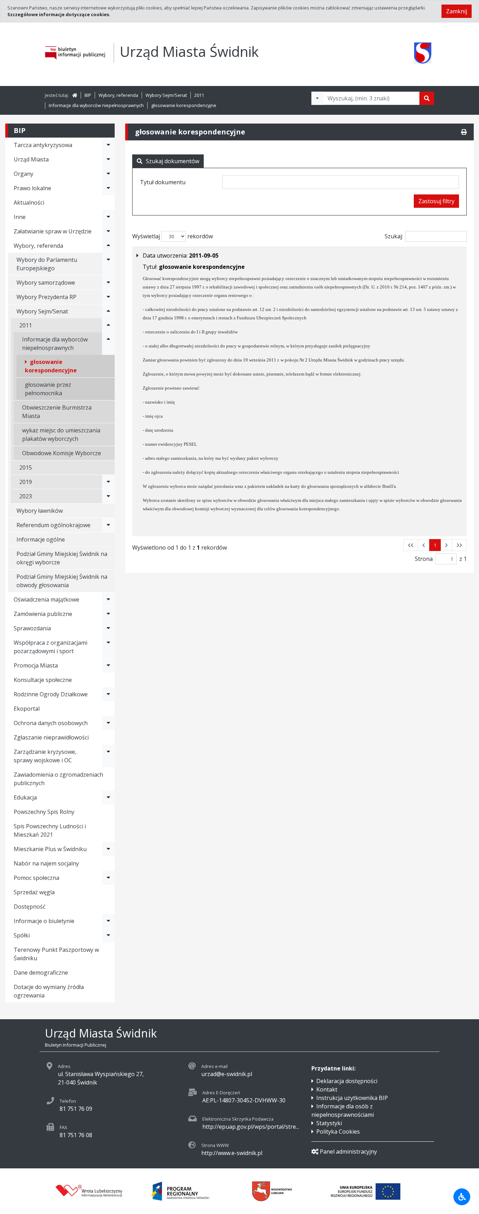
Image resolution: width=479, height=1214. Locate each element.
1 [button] (435, 545)
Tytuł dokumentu (162, 182)
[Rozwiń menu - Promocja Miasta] (108, 665)
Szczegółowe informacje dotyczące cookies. (58, 14)
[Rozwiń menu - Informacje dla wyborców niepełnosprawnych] (108, 343)
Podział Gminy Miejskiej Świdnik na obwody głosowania (61, 581)
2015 (25, 467)
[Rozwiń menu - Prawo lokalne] (108, 188)
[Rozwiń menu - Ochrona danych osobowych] (108, 723)
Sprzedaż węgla (34, 892)
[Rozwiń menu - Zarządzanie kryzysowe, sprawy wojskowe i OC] (108, 756)
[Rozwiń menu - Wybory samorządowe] (108, 283)
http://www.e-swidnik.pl (231, 1153)
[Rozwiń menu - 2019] (108, 482)
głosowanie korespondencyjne (183, 105)
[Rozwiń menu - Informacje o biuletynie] (108, 921)
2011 (199, 95)
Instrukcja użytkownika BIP (352, 1098)
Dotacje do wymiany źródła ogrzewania (49, 991)
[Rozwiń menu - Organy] (108, 174)
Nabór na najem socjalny (46, 863)
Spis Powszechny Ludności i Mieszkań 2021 (50, 830)
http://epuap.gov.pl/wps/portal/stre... (250, 1126)
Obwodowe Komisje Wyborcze (61, 453)
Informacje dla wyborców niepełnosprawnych (96, 105)
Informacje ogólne (40, 539)
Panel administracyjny (348, 1151)
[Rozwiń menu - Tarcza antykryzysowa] (108, 145)
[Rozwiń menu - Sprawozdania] (108, 628)
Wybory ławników (39, 511)
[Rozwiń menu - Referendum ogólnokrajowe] (108, 525)
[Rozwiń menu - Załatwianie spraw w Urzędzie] (108, 231)
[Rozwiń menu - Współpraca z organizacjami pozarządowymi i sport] (108, 647)
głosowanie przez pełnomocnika (48, 389)
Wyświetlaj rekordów (172, 236)
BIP (88, 95)
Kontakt (326, 1089)
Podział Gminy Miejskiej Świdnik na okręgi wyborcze (61, 558)
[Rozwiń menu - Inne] (108, 217)
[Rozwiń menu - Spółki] (108, 935)
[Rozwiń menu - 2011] (108, 325)
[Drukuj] (464, 132)
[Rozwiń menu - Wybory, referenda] (108, 246)
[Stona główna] (74, 95)
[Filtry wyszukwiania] (317, 98)
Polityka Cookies (338, 1131)
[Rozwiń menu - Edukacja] (108, 797)
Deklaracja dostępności (346, 1081)
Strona (424, 559)
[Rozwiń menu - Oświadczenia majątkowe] (108, 599)
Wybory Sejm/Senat (166, 95)
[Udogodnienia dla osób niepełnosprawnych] (461, 1196)
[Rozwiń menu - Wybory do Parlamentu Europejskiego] (108, 264)
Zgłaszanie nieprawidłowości (51, 737)
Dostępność (30, 906)
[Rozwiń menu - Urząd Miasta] (108, 159)
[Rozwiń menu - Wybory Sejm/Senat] (108, 311)
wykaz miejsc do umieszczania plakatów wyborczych (61, 434)
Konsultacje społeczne (43, 680)
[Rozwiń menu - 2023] (108, 496)
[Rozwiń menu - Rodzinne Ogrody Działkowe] (108, 694)
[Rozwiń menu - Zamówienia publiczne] (108, 614)
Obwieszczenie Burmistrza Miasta (57, 412)
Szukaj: (394, 236)
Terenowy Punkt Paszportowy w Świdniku (56, 954)
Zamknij (456, 11)
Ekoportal (27, 708)
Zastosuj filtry (436, 201)
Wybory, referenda (118, 95)
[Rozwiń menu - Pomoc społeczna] (108, 878)
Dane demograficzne (41, 972)
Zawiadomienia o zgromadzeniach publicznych (58, 779)
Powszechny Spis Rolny (44, 812)
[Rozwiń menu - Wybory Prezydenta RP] (108, 297)
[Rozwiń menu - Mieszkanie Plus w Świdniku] (108, 849)
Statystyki (329, 1123)
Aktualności (29, 202)
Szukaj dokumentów (172, 161)
